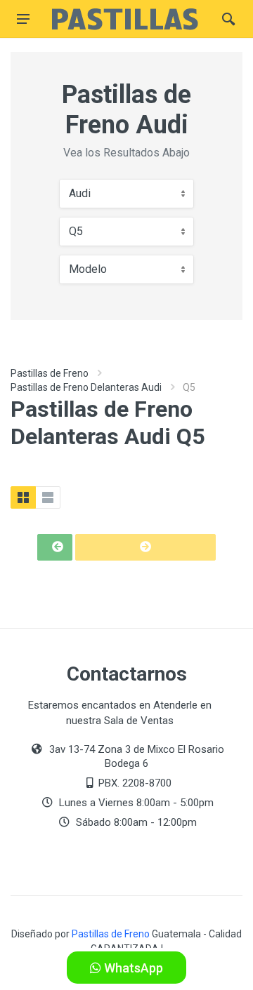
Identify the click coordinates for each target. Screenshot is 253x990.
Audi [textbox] (80, 193)
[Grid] (23, 497)
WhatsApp (132, 968)
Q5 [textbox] (76, 231)
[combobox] (126, 194)
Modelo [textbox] (88, 269)
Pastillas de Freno (50, 373)
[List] (47, 497)
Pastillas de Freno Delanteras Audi (86, 387)
